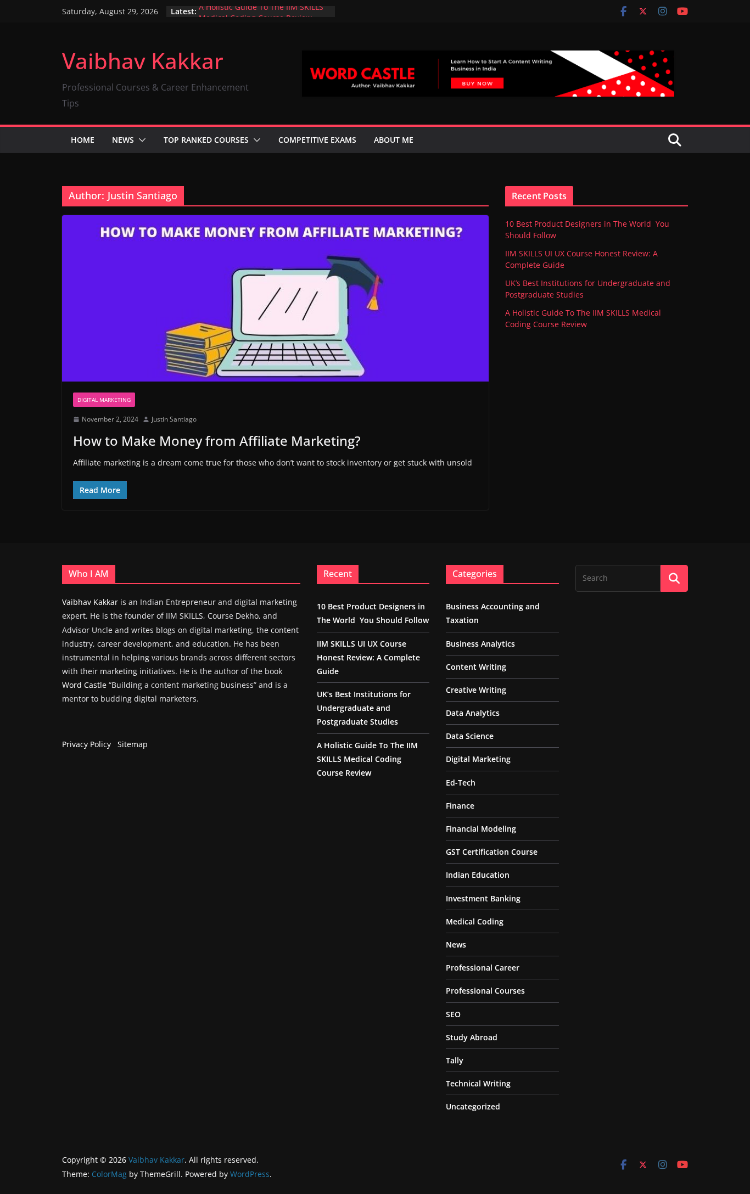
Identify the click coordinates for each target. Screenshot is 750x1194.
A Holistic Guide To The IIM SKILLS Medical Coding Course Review (261, 16)
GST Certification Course (492, 852)
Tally (454, 1060)
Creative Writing (476, 690)
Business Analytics (480, 643)
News (123, 139)
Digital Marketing (104, 399)
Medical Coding (474, 921)
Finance (460, 805)
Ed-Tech (460, 782)
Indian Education (478, 875)
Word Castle (84, 685)
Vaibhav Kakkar (142, 61)
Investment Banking (483, 898)
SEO (453, 1014)
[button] (140, 140)
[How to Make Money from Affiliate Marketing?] (275, 298)
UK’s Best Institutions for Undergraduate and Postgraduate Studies (364, 708)
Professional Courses (485, 990)
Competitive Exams (317, 139)
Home (82, 139)
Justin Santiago (174, 419)
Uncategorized (473, 1106)
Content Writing (476, 667)
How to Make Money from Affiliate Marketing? (217, 440)
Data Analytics (473, 713)
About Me (393, 139)
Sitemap (132, 744)
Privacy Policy (86, 744)
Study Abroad (471, 1037)
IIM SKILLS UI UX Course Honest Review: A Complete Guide (368, 657)
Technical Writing (478, 1083)
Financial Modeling (481, 828)
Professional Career (482, 967)
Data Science (470, 736)
